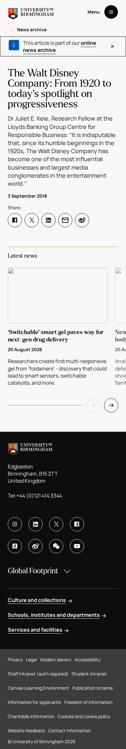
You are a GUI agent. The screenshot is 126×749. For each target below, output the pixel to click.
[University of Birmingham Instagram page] (15, 524)
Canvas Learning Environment (38, 688)
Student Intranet (89, 674)
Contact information (69, 730)
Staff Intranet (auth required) (38, 674)
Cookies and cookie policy (84, 716)
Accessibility (87, 659)
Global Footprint (33, 571)
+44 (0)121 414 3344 (39, 495)
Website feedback (26, 730)
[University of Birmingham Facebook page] (77, 524)
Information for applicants (34, 702)
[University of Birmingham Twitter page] (56, 524)
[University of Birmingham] (31, 12)
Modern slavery (55, 659)
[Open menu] (111, 12)
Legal (31, 659)
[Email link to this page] (65, 220)
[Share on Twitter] (32, 220)
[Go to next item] (111, 405)
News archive (32, 29)
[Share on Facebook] (15, 220)
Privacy (15, 659)
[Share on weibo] (82, 220)
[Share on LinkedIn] (48, 220)
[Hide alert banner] (112, 46)
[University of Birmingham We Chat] (56, 546)
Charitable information (31, 716)
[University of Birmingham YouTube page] (77, 546)
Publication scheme (92, 688)
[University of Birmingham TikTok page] (15, 546)
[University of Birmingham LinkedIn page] (35, 524)
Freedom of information (88, 702)
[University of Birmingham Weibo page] (35, 546)
